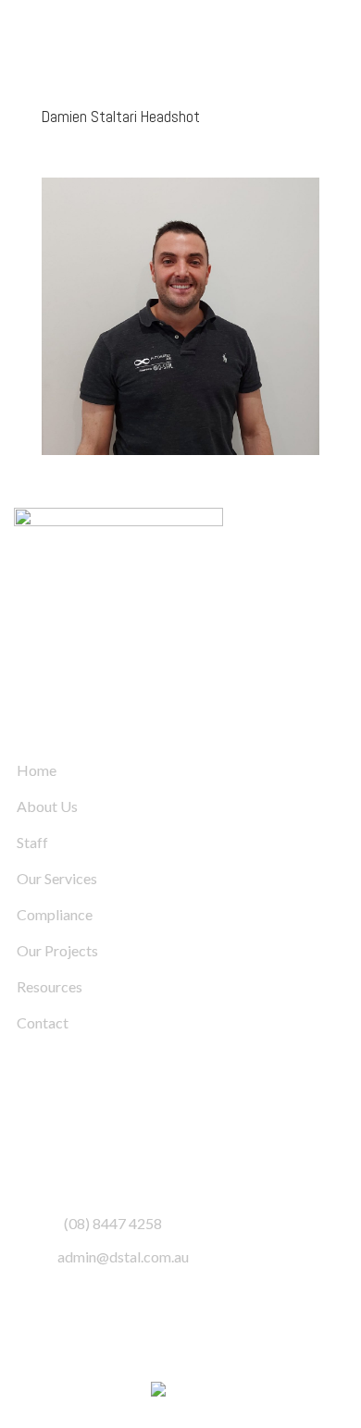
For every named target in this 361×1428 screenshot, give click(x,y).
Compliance (55, 914)
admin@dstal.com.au (123, 1256)
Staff (32, 842)
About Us (47, 806)
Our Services (57, 878)
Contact (42, 1022)
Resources (49, 986)
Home (36, 770)
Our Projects (57, 950)
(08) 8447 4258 (113, 1223)
